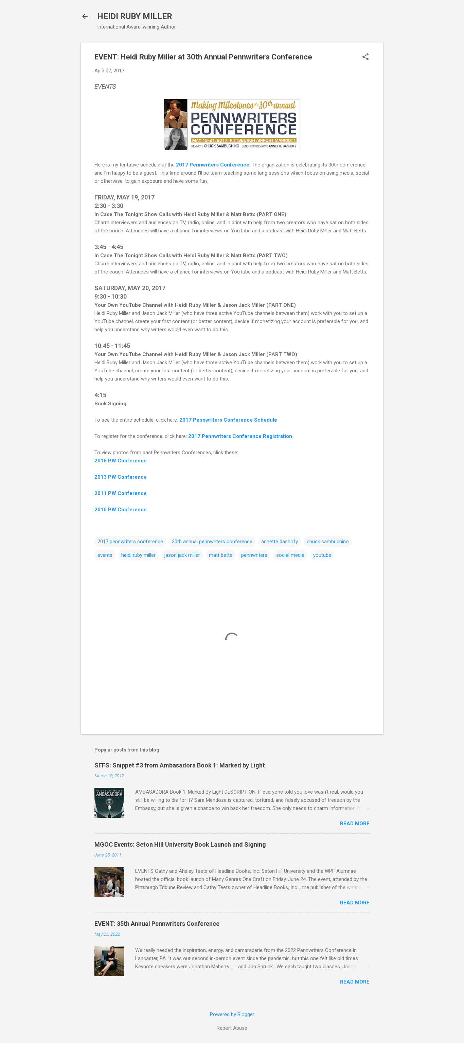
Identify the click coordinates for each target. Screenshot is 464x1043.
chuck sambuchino (328, 541)
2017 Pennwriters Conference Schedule (228, 420)
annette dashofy (279, 541)
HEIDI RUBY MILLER (134, 16)
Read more (355, 823)
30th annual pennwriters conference (212, 541)
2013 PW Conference (120, 477)
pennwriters (254, 555)
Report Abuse (232, 1028)
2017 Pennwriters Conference (212, 165)
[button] (365, 57)
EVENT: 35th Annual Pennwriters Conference (156, 923)
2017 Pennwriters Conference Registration (240, 436)
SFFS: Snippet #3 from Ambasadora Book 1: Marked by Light (179, 765)
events (104, 555)
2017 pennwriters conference (130, 541)
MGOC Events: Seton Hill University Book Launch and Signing (180, 844)
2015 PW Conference (120, 461)
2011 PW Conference (120, 493)
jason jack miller (182, 555)
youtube (322, 555)
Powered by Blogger (232, 1014)
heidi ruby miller (138, 555)
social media (290, 555)
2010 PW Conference (120, 510)
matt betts (220, 555)
